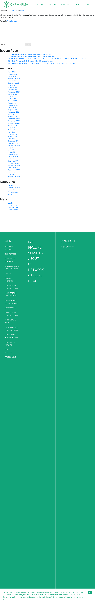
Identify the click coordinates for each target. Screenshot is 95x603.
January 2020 (13, 139)
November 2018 (13, 154)
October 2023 (13, 94)
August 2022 (12, 110)
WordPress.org (13, 210)
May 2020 (11, 130)
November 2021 (13, 112)
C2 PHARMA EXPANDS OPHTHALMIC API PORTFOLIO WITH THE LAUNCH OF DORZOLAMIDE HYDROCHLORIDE (47, 59)
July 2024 (11, 85)
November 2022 (14, 105)
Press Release (12, 21)
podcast (11, 190)
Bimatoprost (10, 254)
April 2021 (11, 114)
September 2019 (14, 145)
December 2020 (14, 119)
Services (35, 253)
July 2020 (11, 128)
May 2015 (11, 172)
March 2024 (12, 87)
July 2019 (11, 148)
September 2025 (14, 79)
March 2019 (12, 152)
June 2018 (11, 159)
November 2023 (14, 92)
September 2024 (14, 83)
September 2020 (14, 123)
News (32, 281)
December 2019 (13, 141)
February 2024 (13, 90)
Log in (10, 203)
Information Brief (14, 188)
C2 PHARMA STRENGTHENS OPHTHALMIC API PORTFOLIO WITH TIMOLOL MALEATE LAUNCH (42, 63)
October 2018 (13, 156)
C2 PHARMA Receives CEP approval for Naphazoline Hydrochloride (32, 56)
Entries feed (12, 205)
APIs (8, 241)
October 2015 (13, 168)
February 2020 (13, 136)
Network (36, 270)
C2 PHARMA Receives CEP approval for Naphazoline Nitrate (29, 54)
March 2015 (12, 174)
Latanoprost (10, 308)
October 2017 (13, 161)
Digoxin (8, 273)
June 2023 (12, 99)
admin (22, 11)
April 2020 (12, 132)
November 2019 (13, 143)
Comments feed (13, 207)
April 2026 (12, 72)
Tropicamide (10, 357)
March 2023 (12, 101)
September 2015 (14, 170)
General (11, 185)
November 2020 (14, 121)
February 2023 (13, 103)
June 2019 (11, 150)
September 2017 (14, 163)
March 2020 (12, 134)
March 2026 (12, 74)
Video (10, 194)
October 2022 (13, 107)
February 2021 (13, 116)
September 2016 (14, 165)
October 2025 (13, 76)
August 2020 (12, 125)
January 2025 (13, 81)
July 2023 (11, 96)
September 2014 (14, 176)
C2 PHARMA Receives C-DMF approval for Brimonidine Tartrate (30, 61)
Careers (35, 275)
